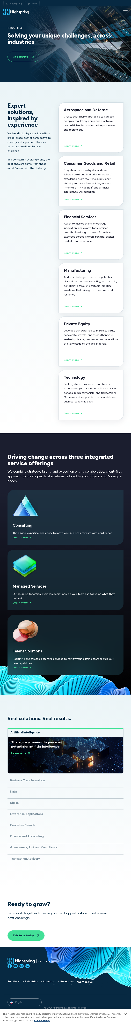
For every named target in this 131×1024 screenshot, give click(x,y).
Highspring (16, 3)
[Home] (16, 12)
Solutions (14, 981)
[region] (65, 1016)
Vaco (34, 3)
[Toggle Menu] (125, 11)
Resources (67, 981)
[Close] (125, 1014)
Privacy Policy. (42, 1020)
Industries (31, 981)
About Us (49, 981)
